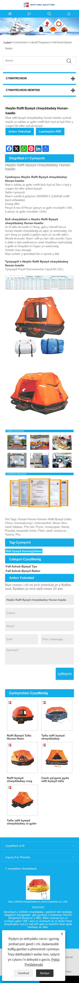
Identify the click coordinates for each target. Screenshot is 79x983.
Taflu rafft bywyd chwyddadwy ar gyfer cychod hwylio (21, 822)
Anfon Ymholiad (20, 131)
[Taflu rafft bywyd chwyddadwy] (57, 715)
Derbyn (44, 973)
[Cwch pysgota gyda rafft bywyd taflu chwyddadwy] (57, 757)
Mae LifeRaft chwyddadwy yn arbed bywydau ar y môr (38, 901)
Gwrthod (23, 973)
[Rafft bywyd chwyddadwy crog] (22, 757)
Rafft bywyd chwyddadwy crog (19, 779)
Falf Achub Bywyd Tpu (21, 566)
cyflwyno (65, 674)
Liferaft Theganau (40, 42)
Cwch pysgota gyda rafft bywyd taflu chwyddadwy (55, 779)
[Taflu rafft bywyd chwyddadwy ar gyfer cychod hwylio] (22, 800)
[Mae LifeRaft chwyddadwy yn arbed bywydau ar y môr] (38, 887)
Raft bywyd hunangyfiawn (24, 551)
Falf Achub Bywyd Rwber (23, 570)
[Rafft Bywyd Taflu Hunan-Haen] (22, 715)
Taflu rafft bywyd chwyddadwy (53, 737)
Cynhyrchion (21, 42)
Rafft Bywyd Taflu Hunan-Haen (19, 737)
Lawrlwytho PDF (50, 131)
